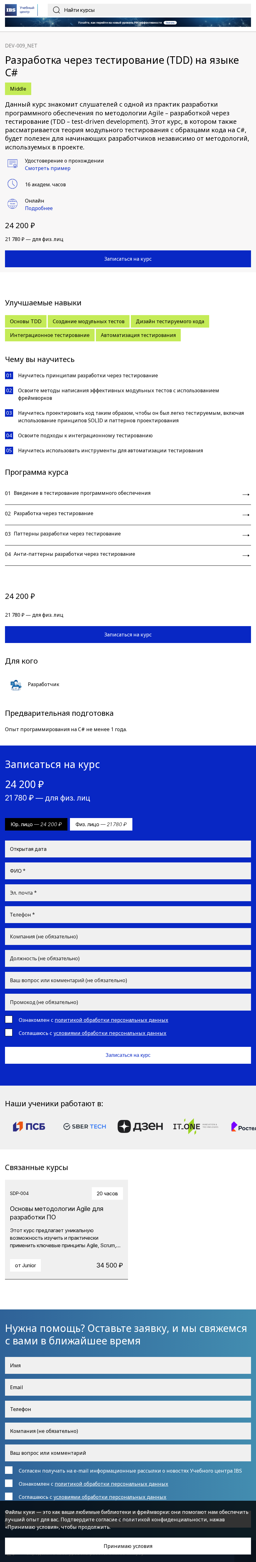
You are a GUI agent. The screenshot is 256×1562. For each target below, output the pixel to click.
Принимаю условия (128, 1546)
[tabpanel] (66, 1229)
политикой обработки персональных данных (111, 1020)
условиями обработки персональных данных (109, 1033)
